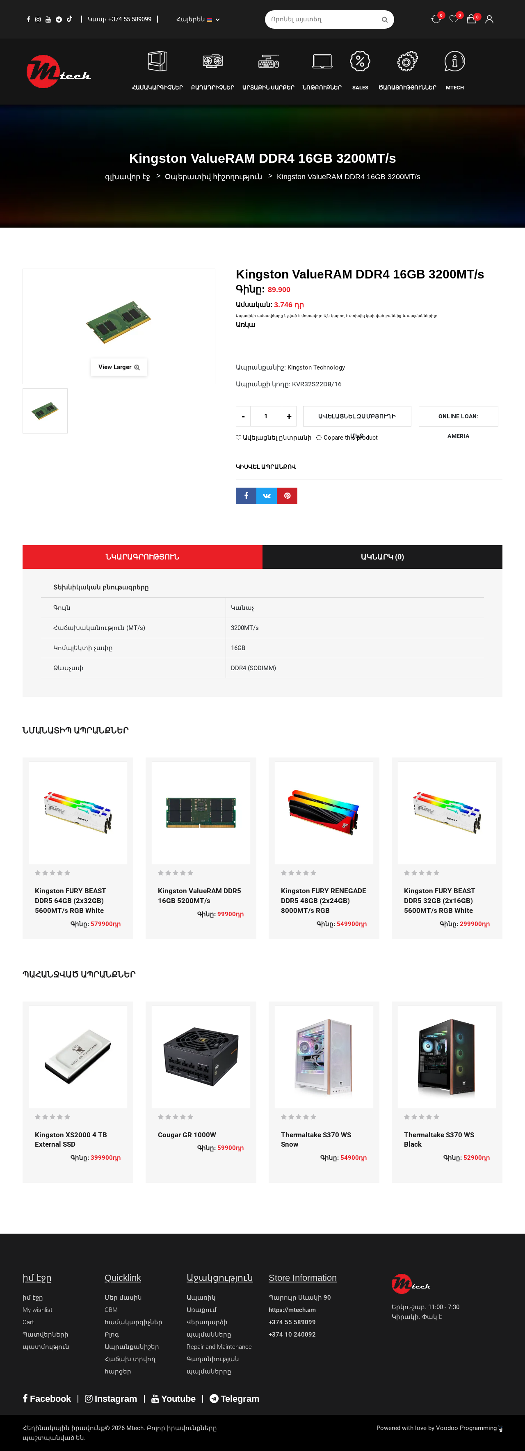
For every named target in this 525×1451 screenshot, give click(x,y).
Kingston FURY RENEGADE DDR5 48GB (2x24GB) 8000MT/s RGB (323, 901)
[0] (454, 19)
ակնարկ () (382, 556)
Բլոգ (112, 1334)
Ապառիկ (201, 1297)
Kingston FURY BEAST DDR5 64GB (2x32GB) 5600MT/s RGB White (70, 901)
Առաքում (202, 1310)
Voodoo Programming (467, 1428)
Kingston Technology (316, 367)
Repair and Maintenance (219, 1347)
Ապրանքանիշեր (132, 1347)
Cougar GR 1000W (187, 1135)
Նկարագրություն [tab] (142, 556)
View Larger (115, 367)
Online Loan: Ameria (458, 420)
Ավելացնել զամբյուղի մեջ (357, 420)
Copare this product (350, 437)
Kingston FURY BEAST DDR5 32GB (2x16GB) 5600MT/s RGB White (439, 901)
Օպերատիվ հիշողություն (214, 177)
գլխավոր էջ (127, 177)
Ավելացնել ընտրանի (276, 437)
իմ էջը (33, 1297)
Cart (28, 1322)
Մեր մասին (123, 1297)
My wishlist (37, 1310)
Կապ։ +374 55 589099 (120, 19)
